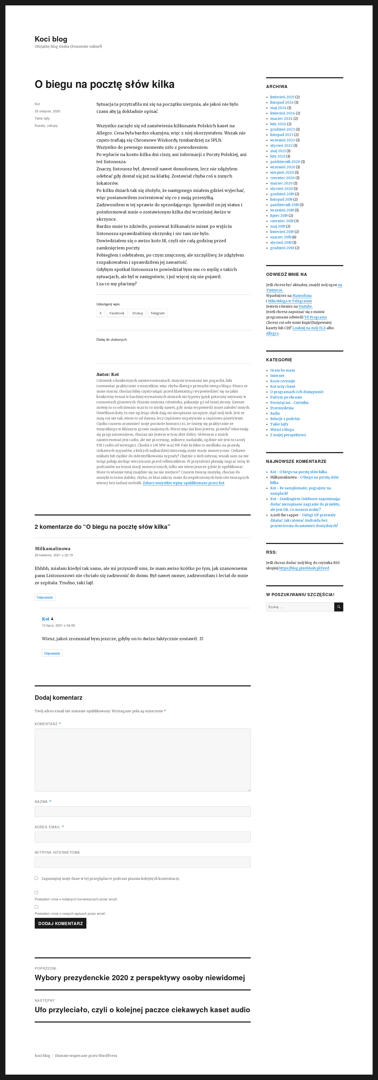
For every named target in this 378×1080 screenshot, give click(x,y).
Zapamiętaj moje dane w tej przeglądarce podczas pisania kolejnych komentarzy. (111, 879)
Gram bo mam (282, 370)
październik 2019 (284, 205)
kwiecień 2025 (282, 97)
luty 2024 (278, 124)
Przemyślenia (282, 408)
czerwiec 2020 (282, 178)
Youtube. (306, 306)
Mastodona (302, 296)
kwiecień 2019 (282, 232)
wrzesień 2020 (282, 167)
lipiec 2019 (279, 215)
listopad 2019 (281, 199)
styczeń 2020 (281, 189)
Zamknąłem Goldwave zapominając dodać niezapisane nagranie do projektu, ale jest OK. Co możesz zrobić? (305, 504)
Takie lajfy (42, 118)
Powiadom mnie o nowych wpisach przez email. (70, 913)
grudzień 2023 (282, 129)
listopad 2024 (282, 102)
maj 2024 (278, 108)
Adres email (49, 826)
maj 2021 (278, 151)
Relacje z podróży (285, 419)
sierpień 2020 (282, 172)
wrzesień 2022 (282, 140)
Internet (277, 376)
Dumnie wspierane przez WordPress (86, 1056)
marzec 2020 (281, 183)
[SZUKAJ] (338, 606)
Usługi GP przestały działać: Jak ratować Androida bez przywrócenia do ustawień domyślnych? (304, 520)
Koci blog (51, 38)
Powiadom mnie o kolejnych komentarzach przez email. (76, 899)
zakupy (52, 125)
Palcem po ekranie (286, 397)
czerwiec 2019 (281, 221)
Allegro (272, 333)
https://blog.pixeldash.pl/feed (304, 568)
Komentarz (48, 723)
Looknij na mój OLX (309, 328)
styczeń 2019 (281, 242)
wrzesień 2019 (282, 210)
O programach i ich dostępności (296, 392)
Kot (37, 103)
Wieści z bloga (282, 429)
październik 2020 (285, 162)
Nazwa (43, 801)
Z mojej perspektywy (288, 435)
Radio (275, 413)
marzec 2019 (280, 237)
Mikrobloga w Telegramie (290, 301)
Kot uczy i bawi (282, 386)
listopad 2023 (281, 135)
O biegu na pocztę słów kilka (303, 472)
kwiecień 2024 (282, 113)
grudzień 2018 (282, 248)
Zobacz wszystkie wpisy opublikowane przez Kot (183, 483)
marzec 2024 (281, 118)
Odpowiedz (45, 597)
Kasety (40, 125)
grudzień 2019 (282, 194)
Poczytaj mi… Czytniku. (289, 403)
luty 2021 (277, 156)
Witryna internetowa (57, 852)
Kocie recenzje (282, 381)
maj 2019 (277, 226)
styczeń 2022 (281, 145)
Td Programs (315, 317)
